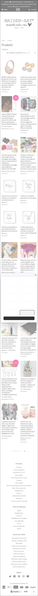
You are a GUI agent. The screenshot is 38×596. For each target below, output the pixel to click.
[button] (11, 282)
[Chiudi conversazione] (35, 274)
